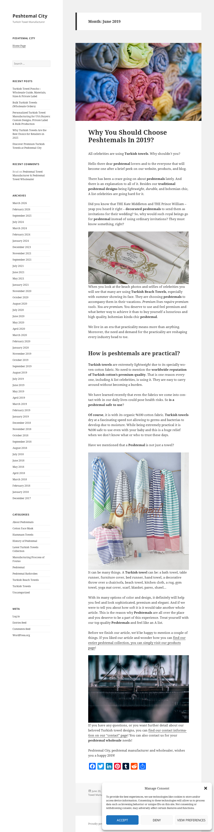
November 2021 (22, 253)
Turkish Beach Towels (26, 580)
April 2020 (19, 329)
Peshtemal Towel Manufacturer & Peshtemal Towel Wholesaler (29, 175)
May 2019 (18, 391)
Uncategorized (21, 592)
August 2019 (20, 372)
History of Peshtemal (25, 541)
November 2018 (22, 429)
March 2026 (20, 203)
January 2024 (21, 241)
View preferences (191, 820)
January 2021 (21, 285)
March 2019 (20, 404)
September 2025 (22, 215)
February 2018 (21, 485)
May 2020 (18, 322)
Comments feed (21, 629)
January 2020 (21, 347)
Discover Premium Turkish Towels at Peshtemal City (29, 146)
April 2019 (19, 397)
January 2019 (21, 416)
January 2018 (21, 492)
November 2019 (22, 353)
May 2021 (18, 278)
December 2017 (22, 498)
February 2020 (21, 341)
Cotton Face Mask (23, 528)
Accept (122, 820)
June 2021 (18, 272)
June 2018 (18, 460)
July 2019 (18, 379)
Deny (157, 820)
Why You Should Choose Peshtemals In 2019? (127, 136)
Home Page (19, 46)
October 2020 (20, 297)
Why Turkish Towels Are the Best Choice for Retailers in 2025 (29, 134)
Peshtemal (19, 567)
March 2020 (20, 335)
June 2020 (18, 316)
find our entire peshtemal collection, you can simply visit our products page (137, 643)
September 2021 (22, 259)
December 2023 (22, 247)
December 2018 (22, 423)
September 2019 (22, 366)
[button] (206, 788)
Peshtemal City (30, 16)
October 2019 (20, 360)
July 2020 (18, 310)
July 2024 (18, 222)
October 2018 (20, 435)
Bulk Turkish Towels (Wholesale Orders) (25, 104)
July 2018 (18, 454)
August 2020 (20, 303)
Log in (16, 616)
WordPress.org (21, 635)
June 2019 (18, 385)
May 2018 (18, 467)
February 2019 (21, 410)
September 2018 (22, 441)
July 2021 (18, 266)
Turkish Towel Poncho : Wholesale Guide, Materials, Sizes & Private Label (29, 92)
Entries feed (19, 622)
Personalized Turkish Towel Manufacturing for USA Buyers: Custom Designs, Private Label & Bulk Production (31, 118)
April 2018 (19, 473)
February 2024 (21, 234)
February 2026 (21, 209)
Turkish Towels (22, 586)
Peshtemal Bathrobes (25, 573)
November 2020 (22, 291)
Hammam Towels (23, 534)
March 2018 (20, 479)
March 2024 (20, 228)
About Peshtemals (23, 522)
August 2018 (20, 448)
